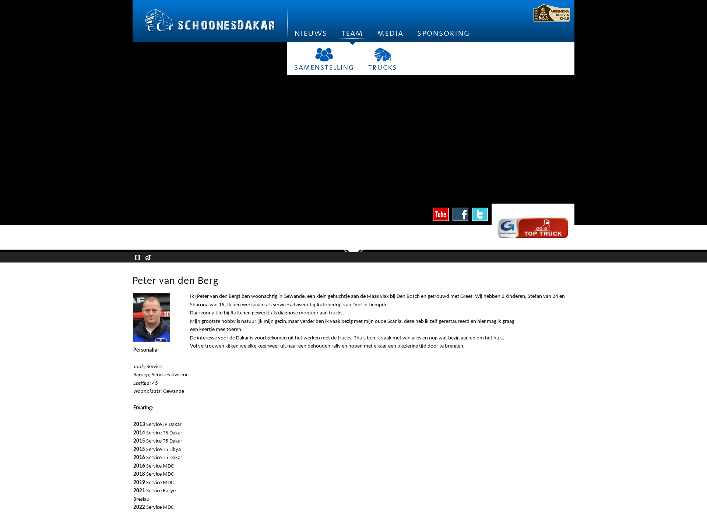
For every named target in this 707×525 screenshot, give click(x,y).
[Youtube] (441, 214)
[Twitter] (480, 214)
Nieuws (310, 33)
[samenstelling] (324, 54)
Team (352, 33)
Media (390, 33)
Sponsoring (443, 33)
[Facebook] (460, 214)
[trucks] (382, 54)
